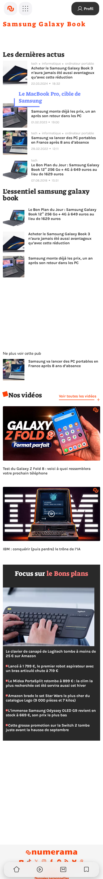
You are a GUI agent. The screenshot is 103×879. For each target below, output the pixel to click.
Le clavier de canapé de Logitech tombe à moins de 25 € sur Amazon (51, 653)
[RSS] (66, 861)
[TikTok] (29, 861)
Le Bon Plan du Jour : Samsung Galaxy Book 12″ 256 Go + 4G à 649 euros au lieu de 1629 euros (65, 169)
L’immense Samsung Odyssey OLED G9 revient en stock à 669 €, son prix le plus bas (51, 712)
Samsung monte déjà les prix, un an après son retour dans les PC (63, 113)
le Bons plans (67, 573)
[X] (36, 861)
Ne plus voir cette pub (22, 353)
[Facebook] (51, 861)
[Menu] (25, 8)
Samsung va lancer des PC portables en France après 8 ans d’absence (63, 140)
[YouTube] (21, 861)
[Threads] (82, 861)
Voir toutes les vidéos (77, 396)
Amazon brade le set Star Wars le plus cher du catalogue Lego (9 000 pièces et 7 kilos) (48, 697)
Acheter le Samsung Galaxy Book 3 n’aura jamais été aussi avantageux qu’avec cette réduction (62, 72)
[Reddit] (59, 861)
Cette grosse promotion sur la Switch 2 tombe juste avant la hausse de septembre (48, 727)
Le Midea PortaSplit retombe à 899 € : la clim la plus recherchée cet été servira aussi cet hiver (49, 683)
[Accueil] (10, 8)
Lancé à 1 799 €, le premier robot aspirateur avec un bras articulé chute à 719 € (50, 668)
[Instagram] (44, 861)
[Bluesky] (74, 861)
